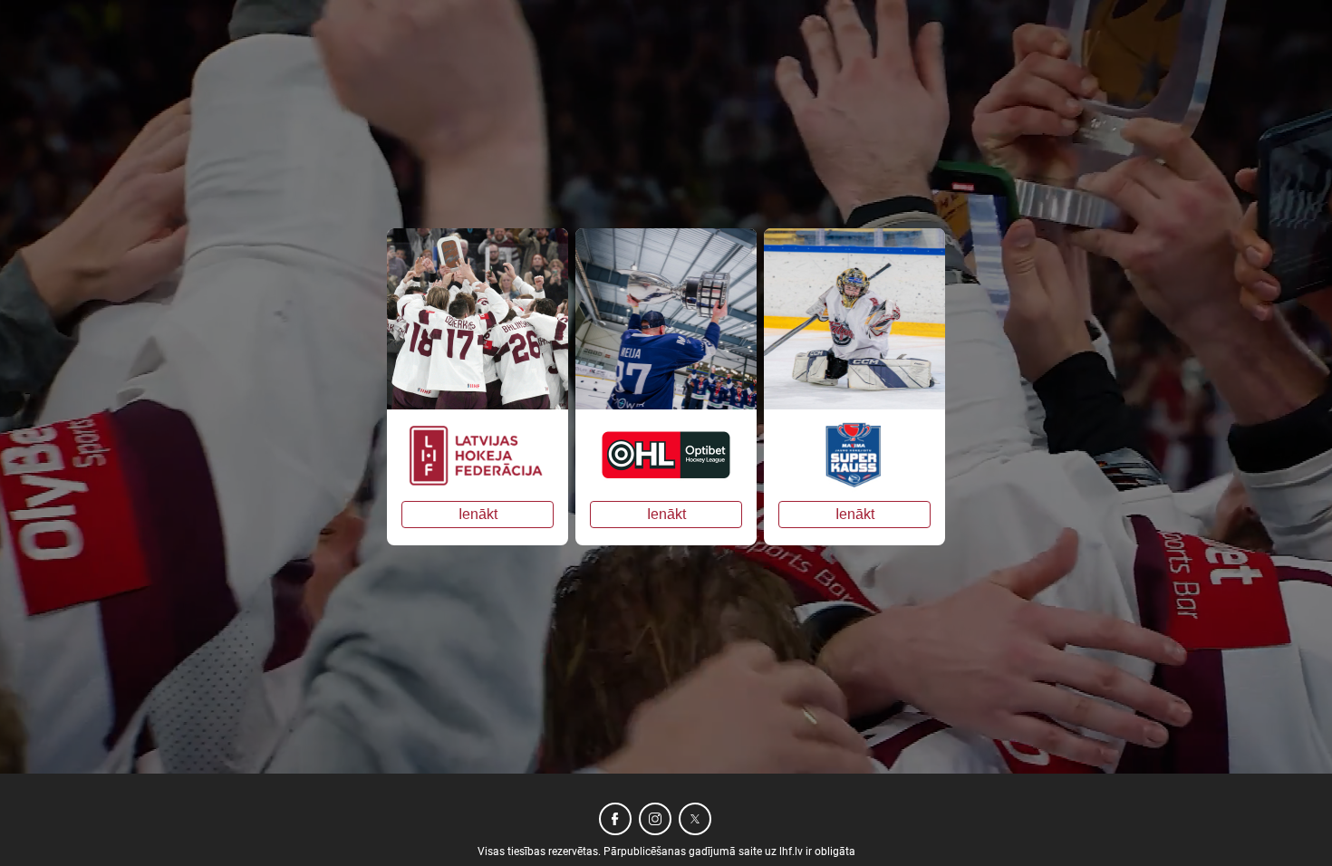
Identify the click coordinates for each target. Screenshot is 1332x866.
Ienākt (477, 514)
